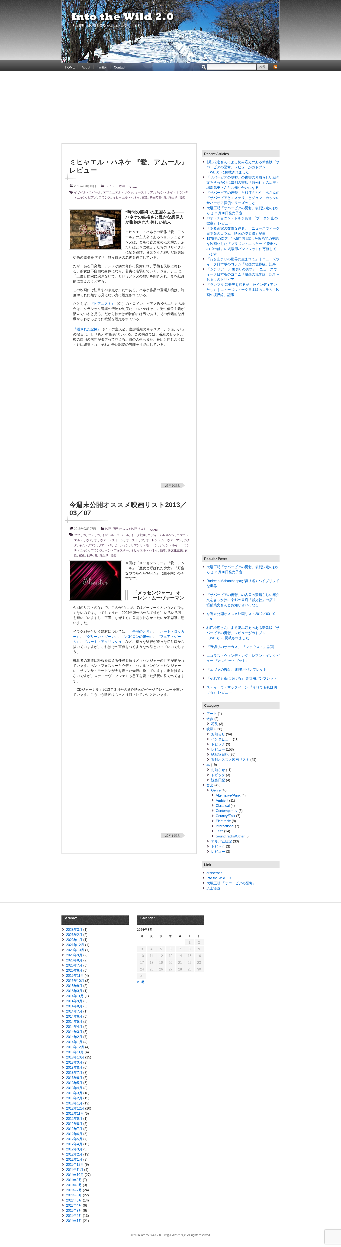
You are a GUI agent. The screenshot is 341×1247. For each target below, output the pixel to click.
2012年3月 (74, 1149)
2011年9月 (74, 1180)
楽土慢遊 (213, 888)
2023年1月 (74, 940)
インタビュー (221, 739)
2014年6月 (74, 1016)
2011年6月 (74, 1195)
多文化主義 (175, 550)
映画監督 (156, 197)
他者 (163, 550)
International (225, 826)
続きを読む (172, 485)
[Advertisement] (170, 108)
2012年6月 (74, 1134)
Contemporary (227, 811)
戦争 (90, 555)
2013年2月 (74, 1098)
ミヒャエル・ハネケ (126, 197)
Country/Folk (225, 816)
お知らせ (218, 734)
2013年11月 (75, 1052)
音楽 (182, 197)
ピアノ (92, 197)
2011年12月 (75, 1164)
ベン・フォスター (117, 550)
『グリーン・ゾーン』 (101, 636)
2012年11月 (75, 1113)
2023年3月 (74, 929)
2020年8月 (74, 960)
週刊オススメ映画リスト (129, 529)
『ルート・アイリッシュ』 (104, 642)
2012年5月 (74, 1139)
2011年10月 (75, 1175)
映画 (122, 186)
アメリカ (94, 535)
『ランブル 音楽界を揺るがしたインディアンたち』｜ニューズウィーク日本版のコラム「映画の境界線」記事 (243, 290)
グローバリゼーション (114, 545)
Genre (216, 790)
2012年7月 (74, 1129)
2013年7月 (74, 1072)
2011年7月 (74, 1190)
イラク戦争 (138, 535)
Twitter (102, 67)
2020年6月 (74, 970)
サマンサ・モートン (144, 545)
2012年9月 (74, 1118)
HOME (70, 67)
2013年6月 (74, 1078)
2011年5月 (74, 1200)
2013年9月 (74, 1062)
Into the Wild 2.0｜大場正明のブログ (123, 17)
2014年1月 (74, 1042)
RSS (275, 67)
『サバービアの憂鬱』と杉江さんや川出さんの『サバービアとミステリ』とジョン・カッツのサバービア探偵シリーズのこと (243, 198)
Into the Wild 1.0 (218, 878)
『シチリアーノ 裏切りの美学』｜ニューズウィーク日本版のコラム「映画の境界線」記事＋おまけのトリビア (243, 274)
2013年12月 (75, 1047)
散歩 (209, 719)
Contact (119, 67)
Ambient (222, 800)
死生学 (172, 197)
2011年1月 (74, 1221)
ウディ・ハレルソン (161, 535)
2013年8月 (74, 1067)
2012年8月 (74, 1124)
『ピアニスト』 (102, 304)
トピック (218, 744)
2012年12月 (75, 1108)
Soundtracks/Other (230, 836)
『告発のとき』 (141, 631)
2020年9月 (74, 955)
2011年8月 (74, 1185)
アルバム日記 (221, 841)
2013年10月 (75, 1057)
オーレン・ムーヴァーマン (164, 540)
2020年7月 (74, 965)
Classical (223, 805)
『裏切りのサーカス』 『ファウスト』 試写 (240, 647)
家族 (145, 197)
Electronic (223, 821)
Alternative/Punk (228, 795)
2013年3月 (74, 1093)
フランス (105, 197)
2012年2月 (74, 1154)
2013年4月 (74, 1088)
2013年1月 (74, 1103)
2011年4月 (74, 1205)
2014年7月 (74, 1011)
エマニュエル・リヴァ (118, 192)
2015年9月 (74, 986)
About (86, 67)
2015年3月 (74, 991)
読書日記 (218, 780)
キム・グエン (88, 545)
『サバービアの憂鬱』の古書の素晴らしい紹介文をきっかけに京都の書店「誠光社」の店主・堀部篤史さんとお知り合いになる (243, 182)
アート (211, 714)
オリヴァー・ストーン (109, 540)
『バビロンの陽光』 (137, 636)
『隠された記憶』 (87, 329)
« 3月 (141, 982)
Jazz (219, 831)
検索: (204, 67)
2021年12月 (75, 945)
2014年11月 (75, 996)
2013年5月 (74, 1083)
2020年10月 (75, 950)
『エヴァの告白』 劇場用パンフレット (236, 669)
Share (133, 187)
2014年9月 (74, 1001)
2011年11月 (74, 1170)
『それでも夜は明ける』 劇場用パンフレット (241, 678)
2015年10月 (75, 981)
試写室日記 (219, 754)
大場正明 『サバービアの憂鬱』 (231, 883)
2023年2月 (74, 935)
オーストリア (144, 192)
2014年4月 (74, 1027)
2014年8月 (74, 1006)
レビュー (111, 186)
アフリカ (80, 535)
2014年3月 (74, 1032)
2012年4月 (74, 1144)
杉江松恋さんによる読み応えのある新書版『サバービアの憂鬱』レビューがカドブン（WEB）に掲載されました (243, 167)
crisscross (214, 873)
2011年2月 (74, 1216)
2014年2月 (74, 1037)
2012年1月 (74, 1159)
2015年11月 (75, 975)
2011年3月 (74, 1210)
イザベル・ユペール (87, 192)
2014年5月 (74, 1021)
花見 (214, 724)
